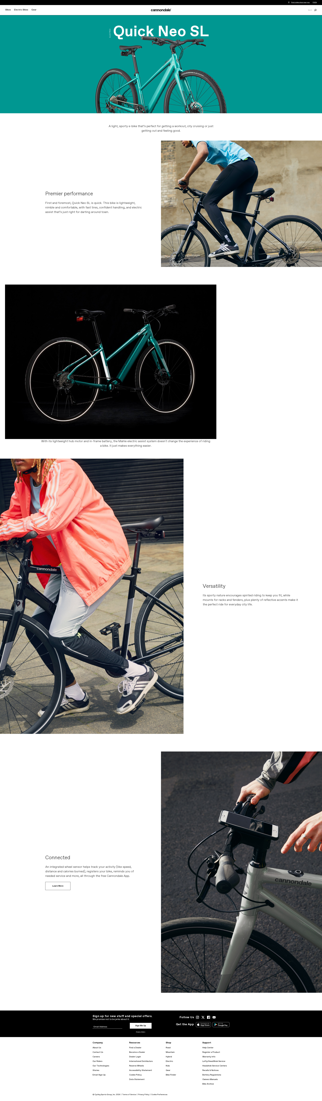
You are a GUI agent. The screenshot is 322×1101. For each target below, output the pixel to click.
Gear (33, 9)
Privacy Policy (140, 1032)
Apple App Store (203, 1024)
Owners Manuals (210, 1079)
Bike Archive (208, 1084)
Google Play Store (220, 1024)
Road (168, 1047)
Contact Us (98, 1052)
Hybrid (169, 1056)
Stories (96, 1070)
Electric (169, 1061)
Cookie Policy (135, 1075)
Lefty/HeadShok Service (213, 1061)
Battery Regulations (211, 1075)
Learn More (57, 886)
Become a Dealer (137, 1052)
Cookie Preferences (159, 1094)
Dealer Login (135, 1056)
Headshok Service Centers (214, 1066)
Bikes (8, 9)
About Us (97, 1047)
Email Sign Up (99, 1075)
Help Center (207, 1047)
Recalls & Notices (210, 1070)
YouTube (214, 1017)
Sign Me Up (140, 1025)
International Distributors (141, 1061)
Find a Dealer (135, 1047)
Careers (96, 1056)
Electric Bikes (21, 9)
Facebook (208, 1017)
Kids (168, 1066)
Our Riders (97, 1061)
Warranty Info (208, 1056)
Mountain (170, 1052)
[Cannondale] (161, 10)
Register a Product (211, 1052)
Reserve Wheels (136, 1066)
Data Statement (137, 1079)
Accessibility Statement (140, 1070)
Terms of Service (129, 1094)
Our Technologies (101, 1066)
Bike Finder (171, 1075)
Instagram (197, 1017)
